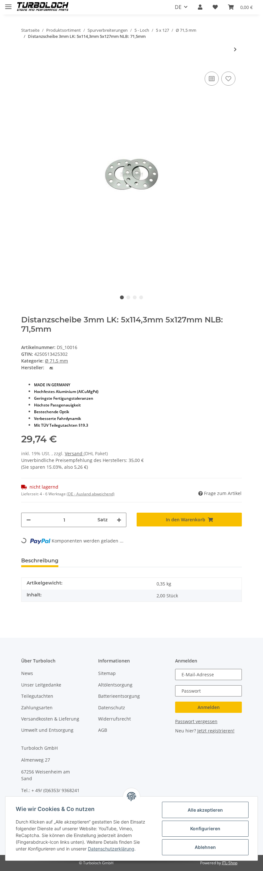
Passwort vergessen (196, 721)
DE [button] (178, 7)
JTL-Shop (229, 863)
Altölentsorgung (115, 685)
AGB (102, 730)
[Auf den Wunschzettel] (228, 79)
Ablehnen (205, 847)
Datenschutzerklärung (111, 848)
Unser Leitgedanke (41, 685)
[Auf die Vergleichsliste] (212, 79)
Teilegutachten (37, 696)
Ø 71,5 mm (56, 361)
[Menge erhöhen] (119, 520)
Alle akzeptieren (205, 810)
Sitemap (107, 673)
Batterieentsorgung (119, 696)
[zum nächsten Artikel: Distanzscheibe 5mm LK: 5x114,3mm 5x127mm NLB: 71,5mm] (235, 49)
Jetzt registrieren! (215, 731)
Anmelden (209, 707)
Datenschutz (111, 707)
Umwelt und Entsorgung (47, 730)
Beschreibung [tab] (39, 561)
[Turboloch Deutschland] (43, 7)
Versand (74, 453)
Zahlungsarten (37, 707)
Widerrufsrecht (114, 719)
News (27, 673)
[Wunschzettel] (215, 7)
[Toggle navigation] (8, 4)
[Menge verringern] (28, 520)
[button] (200, 7)
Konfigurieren (205, 828)
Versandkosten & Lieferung (50, 719)
